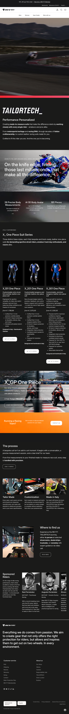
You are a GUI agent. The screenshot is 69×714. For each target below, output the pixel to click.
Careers (38, 669)
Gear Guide (36, 15)
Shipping (6, 667)
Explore (38, 680)
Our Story (39, 664)
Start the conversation (14, 405)
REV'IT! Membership (10, 683)
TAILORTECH (40, 675)
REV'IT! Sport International (14, 708)
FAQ (5, 664)
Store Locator (40, 677)
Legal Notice (62, 704)
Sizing (5, 675)
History (38, 667)
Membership (45, 5)
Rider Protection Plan (10, 680)
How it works (9, 466)
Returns (6, 669)
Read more (45, 554)
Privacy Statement (46, 701)
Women (27, 15)
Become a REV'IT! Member (42, 2)
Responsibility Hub (41, 672)
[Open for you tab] (65, 710)
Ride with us (46, 15)
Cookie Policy (36, 701)
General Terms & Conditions (58, 701)
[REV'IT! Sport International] (8, 10)
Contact (6, 677)
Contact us (56, 423)
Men (20, 15)
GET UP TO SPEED (10, 339)
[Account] (57, 10)
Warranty (6, 672)
